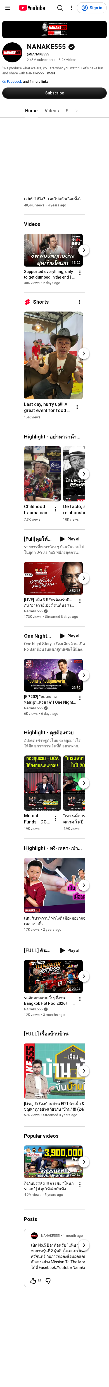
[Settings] (71, 7)
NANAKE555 (33, 611)
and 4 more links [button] (36, 82)
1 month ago (73, 1236)
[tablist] (54, 111)
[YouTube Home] (32, 8)
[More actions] (80, 272)
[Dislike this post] (48, 1280)
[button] (76, 111)
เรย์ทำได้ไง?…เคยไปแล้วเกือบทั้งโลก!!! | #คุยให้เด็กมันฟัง (54, 199)
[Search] (60, 7)
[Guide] (7, 7)
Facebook (14, 82)
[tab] (31, 111)
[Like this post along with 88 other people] (33, 1280)
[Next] (83, 250)
